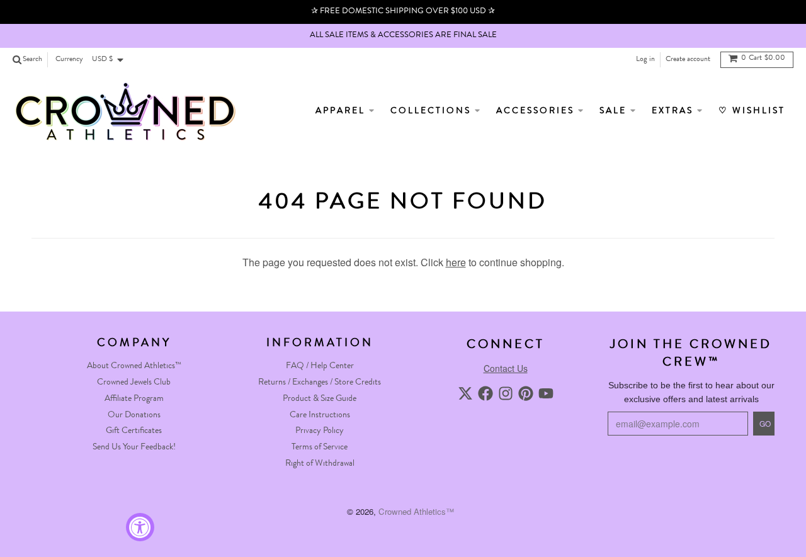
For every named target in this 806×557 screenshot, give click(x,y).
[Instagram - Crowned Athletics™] (505, 393)
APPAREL (342, 111)
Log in (645, 60)
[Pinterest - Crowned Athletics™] (525, 393)
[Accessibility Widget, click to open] (140, 527)
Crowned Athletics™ (416, 511)
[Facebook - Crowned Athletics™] (485, 393)
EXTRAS (674, 111)
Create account (688, 60)
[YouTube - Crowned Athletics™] (545, 393)
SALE (614, 111)
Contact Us (506, 368)
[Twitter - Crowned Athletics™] (465, 393)
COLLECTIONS (432, 111)
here (456, 262)
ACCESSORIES (537, 111)
